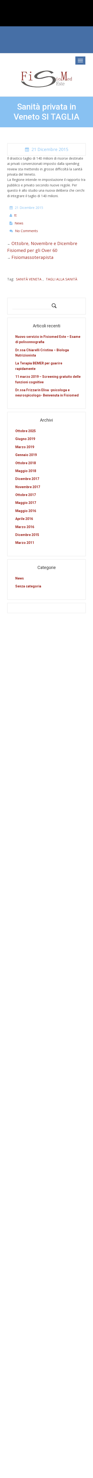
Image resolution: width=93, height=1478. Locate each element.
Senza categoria (28, 586)
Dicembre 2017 (27, 479)
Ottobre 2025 (25, 431)
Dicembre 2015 (27, 535)
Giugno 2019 (25, 439)
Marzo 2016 (24, 527)
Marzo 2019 (24, 447)
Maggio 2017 (25, 503)
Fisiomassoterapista (32, 257)
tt (15, 215)
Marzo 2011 (24, 543)
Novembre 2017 (27, 487)
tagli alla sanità (61, 279)
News (19, 223)
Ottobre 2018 (25, 463)
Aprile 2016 (24, 519)
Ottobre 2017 (25, 495)
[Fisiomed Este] (46, 78)
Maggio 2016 (25, 511)
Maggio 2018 (25, 471)
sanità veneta (28, 279)
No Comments (26, 231)
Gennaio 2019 (26, 455)
